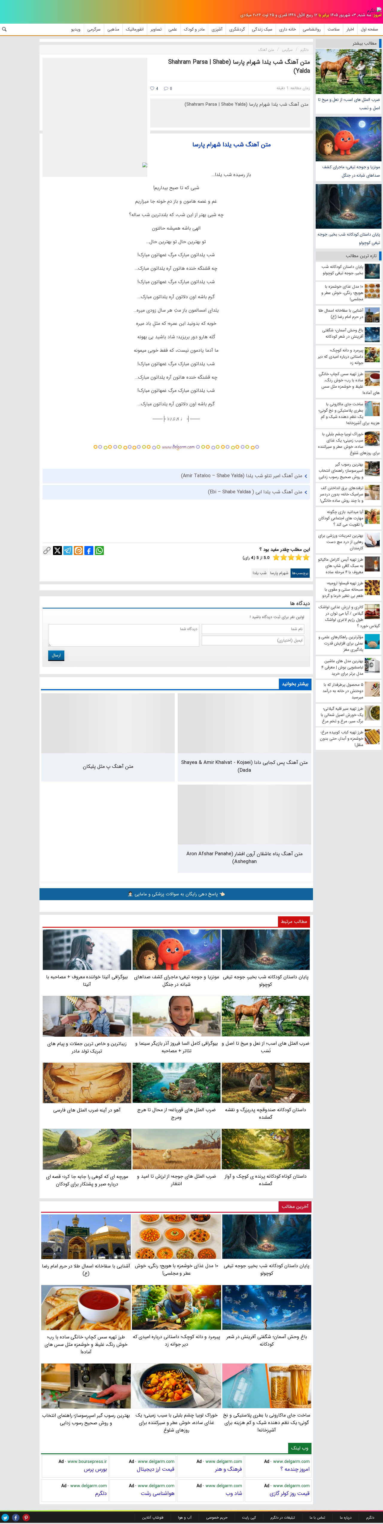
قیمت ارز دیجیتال (155, 1469)
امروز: (377, 15)
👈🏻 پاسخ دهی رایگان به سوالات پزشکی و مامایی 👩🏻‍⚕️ (176, 894)
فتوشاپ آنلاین (152, 1517)
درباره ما (346, 1517)
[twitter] (5, 1517)
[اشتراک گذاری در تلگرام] (67, 550)
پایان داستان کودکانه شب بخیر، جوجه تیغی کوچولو (348, 238)
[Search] (4, 29)
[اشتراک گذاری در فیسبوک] (88, 550)
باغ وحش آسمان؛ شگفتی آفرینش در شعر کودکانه (267, 1340)
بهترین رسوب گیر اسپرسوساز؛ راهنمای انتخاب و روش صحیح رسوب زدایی (86, 1419)
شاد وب (234, 1493)
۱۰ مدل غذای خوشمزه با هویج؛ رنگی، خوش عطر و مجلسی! (176, 1269)
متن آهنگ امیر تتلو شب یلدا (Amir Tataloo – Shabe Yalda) (241, 476)
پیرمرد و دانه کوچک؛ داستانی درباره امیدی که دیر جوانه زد (177, 1340)
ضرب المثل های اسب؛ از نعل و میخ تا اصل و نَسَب (349, 103)
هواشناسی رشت (157, 1493)
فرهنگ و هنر (228, 1469)
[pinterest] (26, 1517)
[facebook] (15, 1517)
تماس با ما (317, 1517)
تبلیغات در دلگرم (282, 1517)
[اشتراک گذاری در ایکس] (57, 550)
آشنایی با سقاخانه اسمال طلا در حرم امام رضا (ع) (86, 1269)
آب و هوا (185, 1517)
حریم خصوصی (216, 1517)
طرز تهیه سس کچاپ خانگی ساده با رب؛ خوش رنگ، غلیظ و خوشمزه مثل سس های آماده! (86, 1344)
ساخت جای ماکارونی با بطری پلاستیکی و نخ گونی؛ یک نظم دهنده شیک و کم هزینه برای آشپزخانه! (266, 1422)
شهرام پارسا (279, 573)
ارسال (56, 655)
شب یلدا (260, 573)
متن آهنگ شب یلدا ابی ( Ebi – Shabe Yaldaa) (255, 492)
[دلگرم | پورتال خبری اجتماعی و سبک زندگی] (374, 10)
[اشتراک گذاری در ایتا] (78, 550)
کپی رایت (249, 1517)
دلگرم (101, 1493)
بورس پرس (95, 1469)
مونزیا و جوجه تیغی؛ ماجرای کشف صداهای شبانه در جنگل (351, 171)
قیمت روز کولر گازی (290, 1493)
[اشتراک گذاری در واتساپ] (99, 550)
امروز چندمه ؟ (295, 1469)
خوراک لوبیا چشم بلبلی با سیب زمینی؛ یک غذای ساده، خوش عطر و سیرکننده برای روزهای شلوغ (177, 1422)
